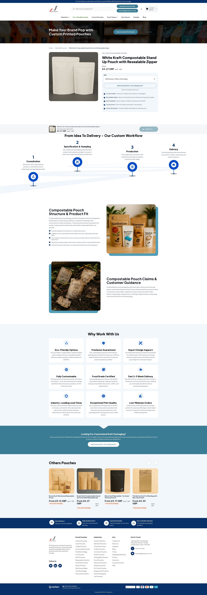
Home (51, 48)
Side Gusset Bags (81, 568)
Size (105, 75)
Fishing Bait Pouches (101, 557)
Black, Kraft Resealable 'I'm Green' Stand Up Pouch (117, 497)
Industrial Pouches (100, 563)
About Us (115, 544)
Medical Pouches (100, 565)
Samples (115, 546)
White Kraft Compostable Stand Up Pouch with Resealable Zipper (89, 48)
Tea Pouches (98, 576)
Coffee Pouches (80, 546)
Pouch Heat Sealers (82, 574)
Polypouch (109, 592)
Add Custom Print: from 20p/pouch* (130, 85)
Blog (114, 549)
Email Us (149, 32)
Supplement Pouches (101, 571)
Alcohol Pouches (99, 541)
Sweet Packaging (100, 574)
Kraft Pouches (80, 557)
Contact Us (116, 541)
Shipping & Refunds (119, 555)
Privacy (114, 557)
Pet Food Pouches (100, 568)
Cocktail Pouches (100, 546)
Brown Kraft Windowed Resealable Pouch (61, 497)
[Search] (74, 9)
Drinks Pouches (99, 555)
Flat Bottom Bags (81, 552)
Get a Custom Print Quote (125, 32)
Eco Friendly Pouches (82, 549)
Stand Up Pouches (81, 563)
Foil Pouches (79, 555)
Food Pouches (99, 560)
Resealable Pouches (82, 560)
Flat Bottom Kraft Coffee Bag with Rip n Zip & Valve (145, 497)
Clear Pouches (80, 544)
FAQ (113, 565)
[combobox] (93, 9)
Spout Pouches (80, 565)
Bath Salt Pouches (61, 48)
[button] (64, 17)
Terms (114, 552)
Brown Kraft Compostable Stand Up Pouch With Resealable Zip (88, 497)
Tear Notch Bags (81, 571)
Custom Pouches (118, 563)
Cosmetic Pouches (100, 552)
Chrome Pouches (81, 541)
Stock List (115, 560)
